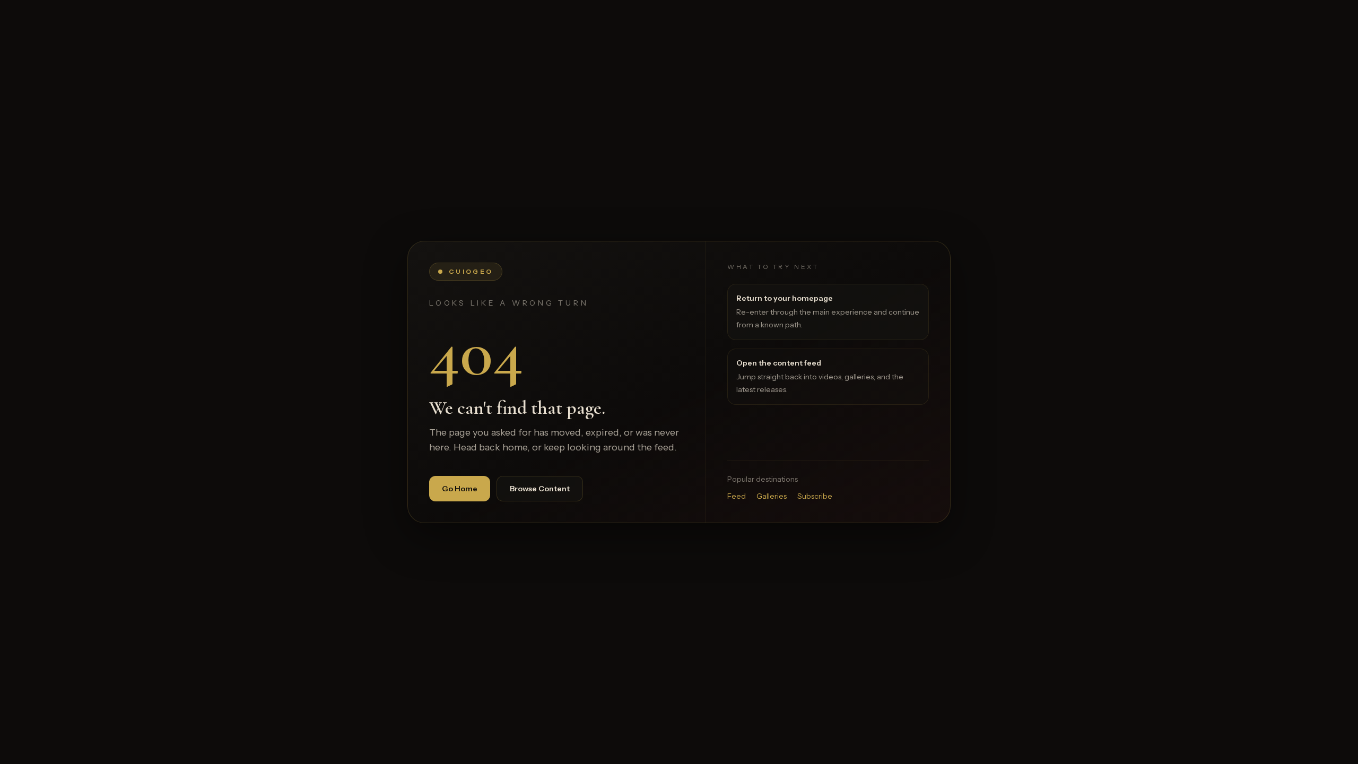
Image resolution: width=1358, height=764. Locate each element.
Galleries (771, 496)
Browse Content (540, 488)
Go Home (459, 488)
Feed (736, 496)
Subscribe (814, 496)
